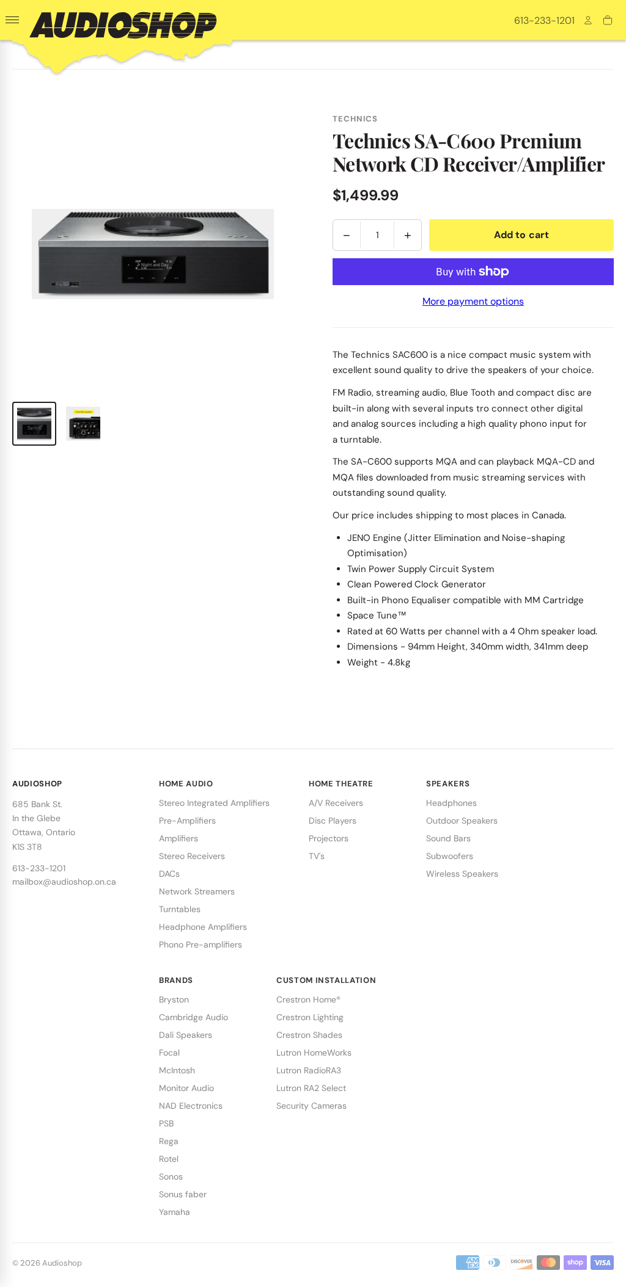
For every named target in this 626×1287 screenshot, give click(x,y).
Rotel (169, 1158)
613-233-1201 (544, 20)
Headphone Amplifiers (203, 926)
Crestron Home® (308, 999)
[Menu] (12, 20)
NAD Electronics (191, 1105)
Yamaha (174, 1211)
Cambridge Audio (193, 1017)
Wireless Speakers (462, 873)
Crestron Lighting (310, 1017)
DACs (169, 873)
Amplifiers (178, 838)
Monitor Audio (186, 1087)
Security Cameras (311, 1105)
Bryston (174, 999)
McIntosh (177, 1070)
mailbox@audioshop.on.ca (64, 881)
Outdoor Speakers (462, 820)
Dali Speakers (185, 1034)
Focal (169, 1052)
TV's (317, 855)
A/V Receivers (336, 802)
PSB (166, 1123)
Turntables (180, 909)
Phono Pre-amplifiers (200, 944)
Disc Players (332, 820)
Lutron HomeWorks (314, 1052)
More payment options (473, 301)
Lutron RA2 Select (311, 1087)
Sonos (171, 1176)
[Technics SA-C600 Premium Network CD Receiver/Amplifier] (34, 424)
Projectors (328, 838)
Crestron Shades (309, 1034)
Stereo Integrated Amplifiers (214, 802)
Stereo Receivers (192, 855)
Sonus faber (183, 1194)
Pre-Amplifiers (187, 820)
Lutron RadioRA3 (308, 1070)
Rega (169, 1141)
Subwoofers (449, 855)
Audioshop (62, 1263)
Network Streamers (197, 891)
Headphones (451, 802)
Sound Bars (448, 838)
